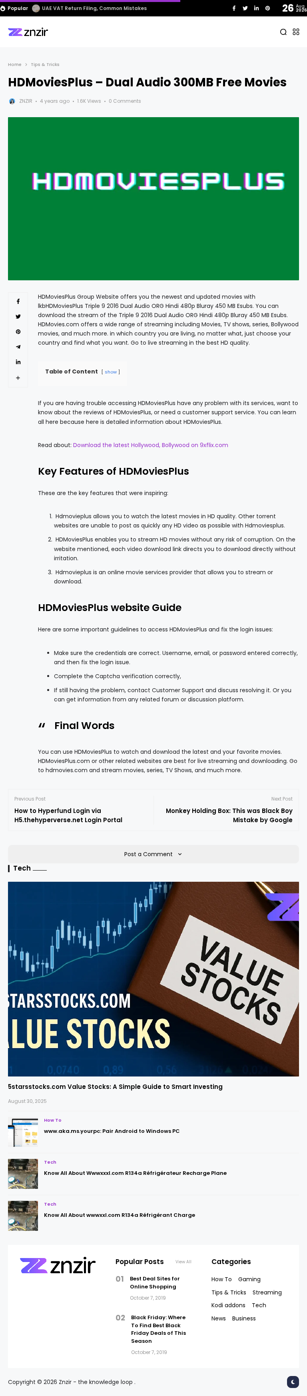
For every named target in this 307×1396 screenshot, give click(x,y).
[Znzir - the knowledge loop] (28, 32)
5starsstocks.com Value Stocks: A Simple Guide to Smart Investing (115, 1086)
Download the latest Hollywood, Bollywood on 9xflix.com (150, 445)
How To (53, 1120)
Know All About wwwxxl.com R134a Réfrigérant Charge (119, 1215)
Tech (50, 1162)
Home (15, 64)
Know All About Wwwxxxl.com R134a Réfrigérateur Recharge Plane (135, 1173)
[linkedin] (256, 8)
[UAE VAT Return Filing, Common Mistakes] (36, 8)
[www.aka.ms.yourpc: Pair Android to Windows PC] (23, 1132)
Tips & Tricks (45, 64)
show (111, 372)
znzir (25, 101)
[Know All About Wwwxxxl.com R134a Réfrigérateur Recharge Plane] (23, 1174)
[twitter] (245, 8)
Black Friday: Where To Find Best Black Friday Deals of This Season (158, 1329)
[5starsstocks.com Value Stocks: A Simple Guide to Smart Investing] (153, 979)
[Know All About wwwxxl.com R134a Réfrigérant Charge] (23, 1216)
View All (183, 1262)
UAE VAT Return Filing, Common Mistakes (94, 8)
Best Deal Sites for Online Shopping (155, 1282)
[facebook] (234, 8)
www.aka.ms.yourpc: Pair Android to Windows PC (112, 1131)
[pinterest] (267, 8)
